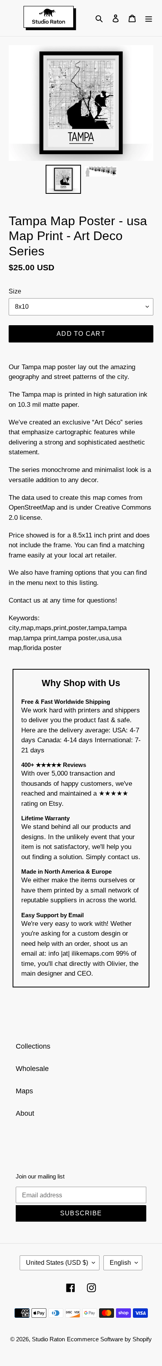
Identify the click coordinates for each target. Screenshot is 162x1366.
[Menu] (148, 18)
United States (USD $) (57, 1262)
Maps (24, 1091)
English (120, 1262)
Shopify (142, 1339)
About (25, 1113)
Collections (33, 1046)
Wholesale (32, 1069)
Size (15, 291)
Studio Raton (48, 1339)
